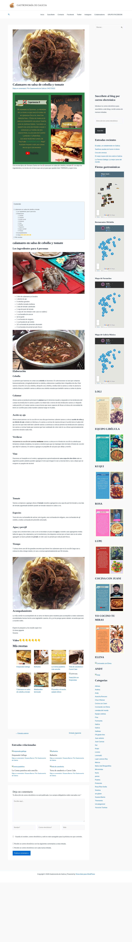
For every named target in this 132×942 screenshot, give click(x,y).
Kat (96, 745)
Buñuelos (37, 667)
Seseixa (98, 790)
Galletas (98, 731)
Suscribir (100, 131)
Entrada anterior (22, 733)
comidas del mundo (101, 710)
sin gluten (98, 793)
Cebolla (21, 215)
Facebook (70, 14)
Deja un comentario (19, 88)
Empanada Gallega (23, 667)
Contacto (61, 14)
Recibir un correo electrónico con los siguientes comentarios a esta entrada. (40, 844)
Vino (20, 223)
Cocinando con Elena (102, 707)
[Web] (73, 828)
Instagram (88, 14)
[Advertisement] (49, 187)
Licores (97, 752)
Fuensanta (98, 721)
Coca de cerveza (101, 152)
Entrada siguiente (75, 733)
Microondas (99, 769)
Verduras (21, 221)
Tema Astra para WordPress (85, 874)
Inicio (42, 14)
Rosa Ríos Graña (101, 787)
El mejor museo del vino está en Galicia (108, 156)
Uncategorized (100, 804)
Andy (97, 693)
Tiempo (21, 230)
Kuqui (97, 748)
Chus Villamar (100, 700)
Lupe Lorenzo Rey (101, 759)
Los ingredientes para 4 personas (26, 211)
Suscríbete (51, 14)
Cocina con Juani (101, 703)
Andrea (97, 689)
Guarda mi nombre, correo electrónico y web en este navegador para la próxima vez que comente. (48, 836)
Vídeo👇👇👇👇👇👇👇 (24, 235)
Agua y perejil (22, 229)
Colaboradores (99, 14)
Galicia (97, 724)
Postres (97, 780)
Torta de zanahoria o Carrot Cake (63, 770)
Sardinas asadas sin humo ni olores (107, 149)
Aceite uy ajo (22, 219)
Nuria (97, 773)
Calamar (21, 217)
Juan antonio (99, 738)
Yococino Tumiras (101, 807)
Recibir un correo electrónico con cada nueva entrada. (32, 848)
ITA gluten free (100, 735)
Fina (96, 717)
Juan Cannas (99, 741)
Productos (98, 783)
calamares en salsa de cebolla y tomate (27, 209)
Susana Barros (29, 758)
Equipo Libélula (100, 714)
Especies (21, 227)
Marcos (97, 762)
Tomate (21, 225)
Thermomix (99, 800)
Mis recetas (18, 237)
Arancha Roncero (101, 696)
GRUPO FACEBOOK (115, 14)
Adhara (97, 686)
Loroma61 (98, 755)
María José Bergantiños (103, 766)
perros (97, 776)
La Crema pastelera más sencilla (24, 770)
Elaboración (20, 213)
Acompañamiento (22, 233)
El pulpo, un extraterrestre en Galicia (107, 146)
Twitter (79, 14)
